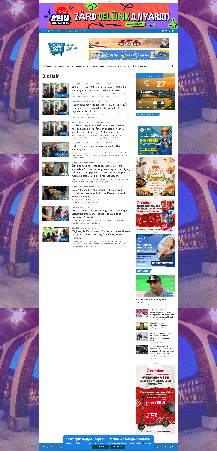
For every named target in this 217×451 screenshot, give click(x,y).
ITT (142, 443)
